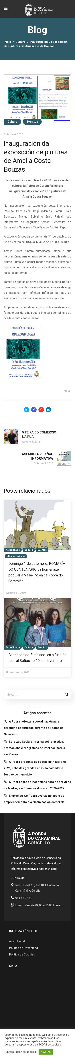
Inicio (7, 42)
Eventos (32, 121)
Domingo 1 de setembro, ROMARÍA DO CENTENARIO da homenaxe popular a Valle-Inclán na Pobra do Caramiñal (36, 572)
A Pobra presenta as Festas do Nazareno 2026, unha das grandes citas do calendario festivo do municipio (35, 768)
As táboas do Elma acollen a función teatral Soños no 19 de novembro (37, 658)
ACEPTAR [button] (46, 1051)
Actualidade (13, 550)
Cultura (20, 42)
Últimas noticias (16, 556)
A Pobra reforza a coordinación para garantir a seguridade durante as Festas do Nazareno (34, 728)
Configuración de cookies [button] (20, 1051)
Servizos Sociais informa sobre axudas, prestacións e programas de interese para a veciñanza (34, 748)
